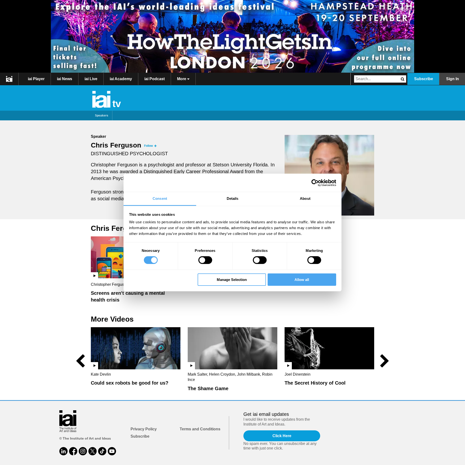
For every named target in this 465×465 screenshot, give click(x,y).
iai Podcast (154, 79)
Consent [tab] (160, 198)
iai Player (36, 79)
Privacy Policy (144, 429)
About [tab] (305, 198)
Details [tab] (233, 198)
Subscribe (423, 79)
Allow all (301, 280)
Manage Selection (232, 280)
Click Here (281, 436)
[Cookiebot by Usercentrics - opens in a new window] (315, 182)
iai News (64, 79)
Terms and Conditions (200, 429)
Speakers (101, 115)
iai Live (91, 79)
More (182, 79)
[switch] (205, 260)
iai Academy (121, 79)
